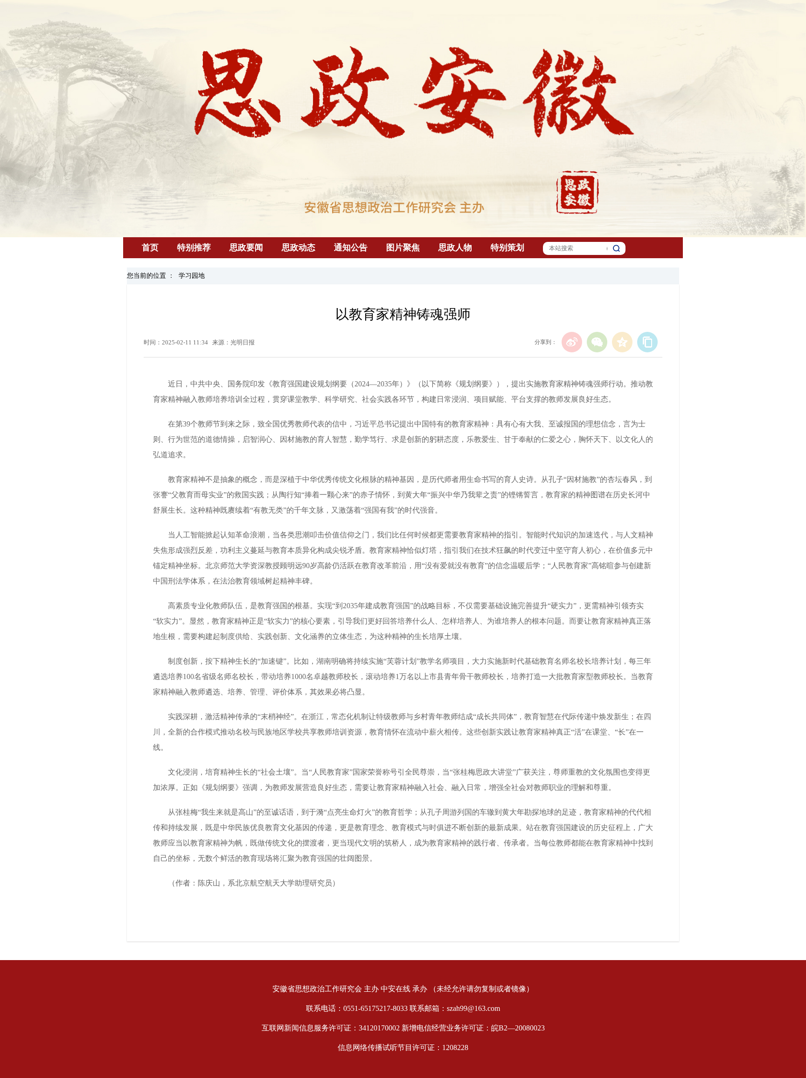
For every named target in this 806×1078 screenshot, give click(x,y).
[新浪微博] (572, 342)
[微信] (597, 342)
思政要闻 (246, 247)
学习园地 (192, 275)
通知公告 (351, 247)
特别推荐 (194, 247)
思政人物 (455, 247)
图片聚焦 (403, 247)
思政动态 (298, 247)
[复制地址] (647, 342)
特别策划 (507, 247)
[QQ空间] (622, 342)
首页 (150, 247)
